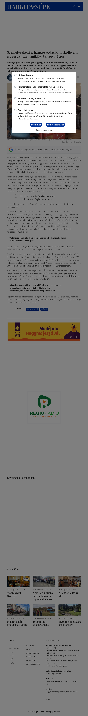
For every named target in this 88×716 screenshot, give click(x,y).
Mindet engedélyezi (55, 125)
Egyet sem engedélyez (44, 130)
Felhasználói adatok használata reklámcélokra (40, 87)
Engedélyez (36, 125)
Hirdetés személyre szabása (31, 98)
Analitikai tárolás (26, 110)
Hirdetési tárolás (26, 75)
